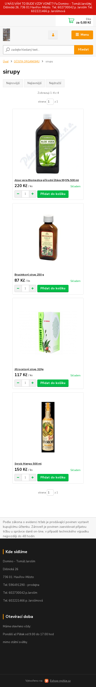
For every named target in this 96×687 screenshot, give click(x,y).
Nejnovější (13, 83)
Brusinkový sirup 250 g (29, 274)
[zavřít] (90, 4)
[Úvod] (21, 34)
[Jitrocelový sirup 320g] (48, 332)
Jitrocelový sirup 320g (29, 369)
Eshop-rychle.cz (60, 681)
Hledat (83, 49)
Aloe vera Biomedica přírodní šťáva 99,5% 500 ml (47, 180)
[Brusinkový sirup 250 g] (48, 238)
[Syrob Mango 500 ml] (48, 427)
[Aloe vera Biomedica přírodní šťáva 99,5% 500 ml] (48, 143)
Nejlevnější (34, 83)
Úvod (5, 61)
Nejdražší (55, 83)
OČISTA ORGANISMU (27, 61)
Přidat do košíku (52, 194)
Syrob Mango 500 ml (28, 463)
